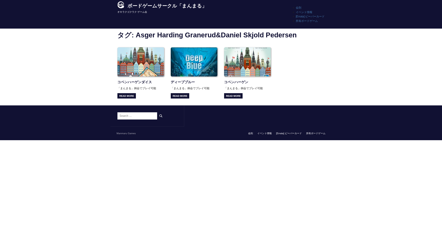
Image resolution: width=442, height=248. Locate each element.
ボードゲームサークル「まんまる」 (167, 5)
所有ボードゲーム (307, 20)
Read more (126, 96)
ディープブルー (183, 82)
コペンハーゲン (236, 82)
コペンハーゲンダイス (134, 82)
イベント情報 (304, 12)
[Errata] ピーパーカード (310, 16)
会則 (298, 7)
